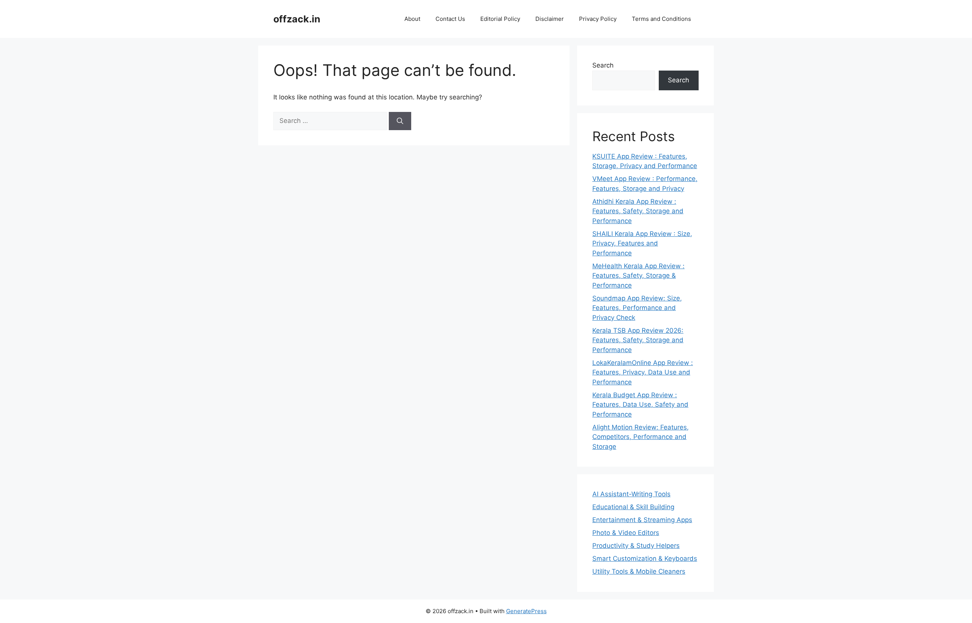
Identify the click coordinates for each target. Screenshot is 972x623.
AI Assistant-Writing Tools (631, 494)
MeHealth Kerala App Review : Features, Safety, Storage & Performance (638, 275)
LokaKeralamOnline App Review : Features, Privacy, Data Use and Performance (642, 372)
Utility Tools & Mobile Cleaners (638, 571)
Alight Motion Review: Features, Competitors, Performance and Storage (640, 436)
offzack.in (296, 19)
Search (603, 65)
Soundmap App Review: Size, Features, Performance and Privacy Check (637, 307)
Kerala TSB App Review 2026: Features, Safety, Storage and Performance (637, 340)
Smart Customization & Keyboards (644, 558)
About (412, 18)
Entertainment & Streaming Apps (642, 520)
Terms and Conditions (661, 18)
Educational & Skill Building (633, 507)
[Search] (400, 121)
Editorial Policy (500, 18)
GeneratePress (526, 611)
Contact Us (450, 18)
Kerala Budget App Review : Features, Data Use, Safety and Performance (640, 404)
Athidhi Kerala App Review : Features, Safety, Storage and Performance (637, 211)
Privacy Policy (598, 18)
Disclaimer (549, 18)
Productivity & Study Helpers (636, 545)
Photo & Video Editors (625, 532)
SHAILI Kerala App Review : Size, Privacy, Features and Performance (642, 243)
